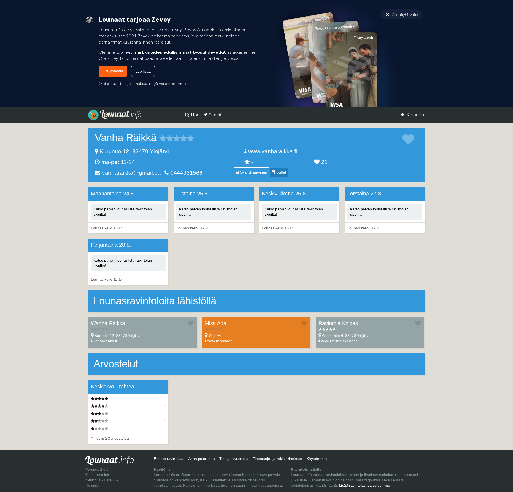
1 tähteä (162, 138)
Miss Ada (215, 323)
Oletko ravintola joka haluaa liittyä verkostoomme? (143, 83)
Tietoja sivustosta (233, 458)
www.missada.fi (220, 341)
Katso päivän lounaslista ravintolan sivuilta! (123, 212)
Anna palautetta (201, 458)
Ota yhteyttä (113, 71)
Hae (194, 114)
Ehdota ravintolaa (169, 458)
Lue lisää (143, 71)
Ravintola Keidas (338, 323)
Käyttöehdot (316, 458)
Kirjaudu (414, 114)
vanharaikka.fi (105, 341)
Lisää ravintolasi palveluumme (364, 485)
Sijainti (215, 114)
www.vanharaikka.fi (272, 151)
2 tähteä (166, 138)
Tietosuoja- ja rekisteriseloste (277, 458)
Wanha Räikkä (108, 323)
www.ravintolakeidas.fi (339, 341)
